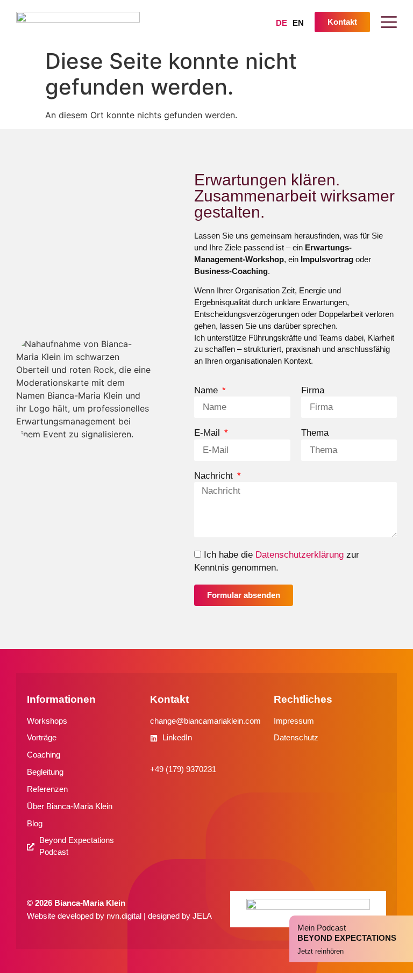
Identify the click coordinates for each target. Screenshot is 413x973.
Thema (315, 433)
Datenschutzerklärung (299, 555)
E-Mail (208, 433)
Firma (312, 390)
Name (207, 390)
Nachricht (215, 476)
